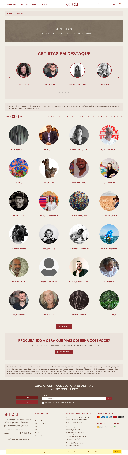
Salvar (109, 398)
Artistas (34, 4)
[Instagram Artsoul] (25, 432)
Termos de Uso (67, 404)
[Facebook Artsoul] (21, 432)
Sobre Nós (6, 433)
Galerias (44, 4)
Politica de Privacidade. (79, 404)
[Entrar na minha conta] (109, 4)
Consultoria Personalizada (42, 421)
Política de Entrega (40, 427)
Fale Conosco (65, 352)
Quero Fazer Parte (40, 433)
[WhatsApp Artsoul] (29, 432)
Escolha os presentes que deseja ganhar (18, 439)
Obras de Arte (12, 4)
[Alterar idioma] (115, 426)
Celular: (44, 396)
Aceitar (117, 452)
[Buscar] (98, 4)
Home (11, 14)
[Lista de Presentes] (114, 4)
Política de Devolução (40, 424)
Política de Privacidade (41, 430)
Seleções (24, 4)
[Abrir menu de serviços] (104, 4)
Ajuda (36, 418)
